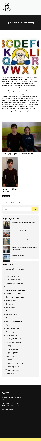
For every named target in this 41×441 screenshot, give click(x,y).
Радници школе (11, 325)
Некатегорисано (11, 307)
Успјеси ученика (15, 202)
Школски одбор (11, 373)
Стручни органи (11, 353)
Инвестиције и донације (14, 297)
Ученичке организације (14, 363)
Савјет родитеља (12, 332)
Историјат (9, 304)
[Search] (35, 209)
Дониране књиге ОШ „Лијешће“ (19, 230)
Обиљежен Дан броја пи (18, 255)
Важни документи (12, 276)
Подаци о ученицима (13, 321)
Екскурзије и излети (13, 293)
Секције (8, 346)
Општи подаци (11, 314)
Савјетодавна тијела (13, 339)
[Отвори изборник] (25, 7)
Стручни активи (11, 349)
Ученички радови (12, 366)
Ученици (22, 202)
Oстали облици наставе (14, 269)
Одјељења (9, 311)
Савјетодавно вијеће (13, 342)
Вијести (9, 202)
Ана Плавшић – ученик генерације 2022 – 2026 (23, 222)
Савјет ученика (11, 335)
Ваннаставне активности (15, 279)
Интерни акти (10, 300)
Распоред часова (12, 328)
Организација (10, 318)
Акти (7, 272)
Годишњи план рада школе (15, 290)
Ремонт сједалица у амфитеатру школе (21, 239)
